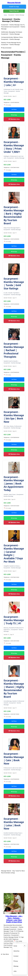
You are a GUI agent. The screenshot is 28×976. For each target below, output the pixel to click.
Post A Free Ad (14, 11)
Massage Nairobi (14, 3)
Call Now (14, 109)
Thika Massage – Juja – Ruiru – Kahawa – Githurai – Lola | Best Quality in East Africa (14, 919)
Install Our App (14, 6)
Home (5, 15)
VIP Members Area (14, 119)
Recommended (6, 48)
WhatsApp (14, 115)
